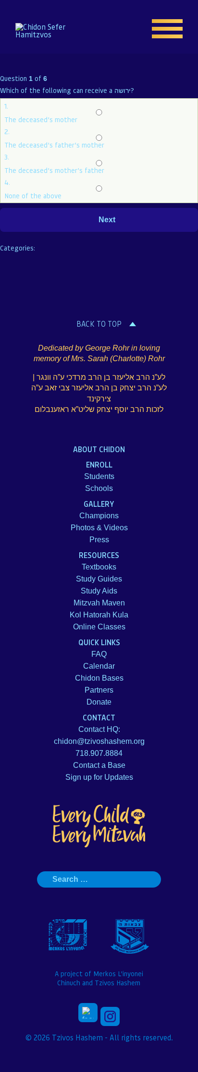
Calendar (99, 666)
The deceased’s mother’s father (54, 170)
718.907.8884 (99, 753)
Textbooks (99, 567)
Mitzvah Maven (99, 603)
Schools (99, 488)
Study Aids (99, 591)
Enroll (99, 464)
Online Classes (99, 627)
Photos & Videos (99, 528)
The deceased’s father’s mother (54, 144)
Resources (99, 555)
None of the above (33, 195)
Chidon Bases (99, 678)
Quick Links (99, 642)
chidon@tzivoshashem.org (99, 741)
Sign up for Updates (99, 777)
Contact (99, 717)
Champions (99, 516)
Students (99, 476)
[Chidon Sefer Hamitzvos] (46, 30)
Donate (99, 702)
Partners (99, 690)
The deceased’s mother (40, 119)
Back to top (99, 324)
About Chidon (99, 449)
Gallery (99, 504)
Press (99, 540)
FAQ (99, 654)
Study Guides (99, 579)
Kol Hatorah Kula (99, 615)
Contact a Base (99, 765)
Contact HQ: (99, 729)
